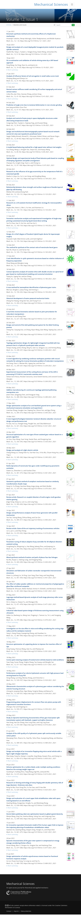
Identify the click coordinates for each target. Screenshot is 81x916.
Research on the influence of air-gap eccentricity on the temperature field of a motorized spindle (34, 172)
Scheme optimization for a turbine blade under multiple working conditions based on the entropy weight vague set (33, 768)
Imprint (16, 911)
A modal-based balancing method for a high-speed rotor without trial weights (33, 147)
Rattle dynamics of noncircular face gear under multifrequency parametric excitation (32, 467)
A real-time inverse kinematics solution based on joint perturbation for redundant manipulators (31, 313)
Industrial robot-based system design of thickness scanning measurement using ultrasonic (34, 611)
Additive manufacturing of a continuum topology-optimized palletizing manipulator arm (31, 391)
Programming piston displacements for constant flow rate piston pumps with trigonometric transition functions (33, 703)
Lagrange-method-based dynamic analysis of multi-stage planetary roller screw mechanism (34, 598)
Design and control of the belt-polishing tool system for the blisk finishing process (32, 326)
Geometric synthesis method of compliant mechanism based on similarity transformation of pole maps (32, 482)
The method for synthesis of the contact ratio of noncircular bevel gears (31, 247)
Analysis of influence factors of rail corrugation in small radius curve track (32, 76)
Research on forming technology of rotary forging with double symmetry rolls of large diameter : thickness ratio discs (34, 784)
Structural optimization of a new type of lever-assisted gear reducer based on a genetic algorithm (34, 435)
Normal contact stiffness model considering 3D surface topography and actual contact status (34, 90)
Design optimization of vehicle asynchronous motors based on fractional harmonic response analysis (32, 857)
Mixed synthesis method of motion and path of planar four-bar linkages (31, 557)
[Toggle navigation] (72, 4)
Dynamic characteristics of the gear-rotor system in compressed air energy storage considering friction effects (32, 842)
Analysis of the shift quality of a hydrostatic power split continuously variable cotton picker (33, 734)
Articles (8, 25)
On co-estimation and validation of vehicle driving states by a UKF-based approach (32, 61)
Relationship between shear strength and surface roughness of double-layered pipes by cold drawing (34, 188)
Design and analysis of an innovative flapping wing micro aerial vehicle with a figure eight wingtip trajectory (34, 752)
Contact (8, 911)
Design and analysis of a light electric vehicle (22, 450)
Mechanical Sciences (51, 4)
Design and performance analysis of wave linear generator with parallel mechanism (31, 514)
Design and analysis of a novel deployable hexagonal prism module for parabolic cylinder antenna (35, 48)
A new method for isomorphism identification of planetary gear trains (31, 287)
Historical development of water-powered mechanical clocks (27, 298)
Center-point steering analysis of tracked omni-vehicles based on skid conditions (35, 660)
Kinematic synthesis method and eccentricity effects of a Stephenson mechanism (31, 35)
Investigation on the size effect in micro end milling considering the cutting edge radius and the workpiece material (35, 629)
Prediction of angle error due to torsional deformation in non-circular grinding (34, 105)
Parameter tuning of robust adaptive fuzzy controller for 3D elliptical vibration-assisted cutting (34, 543)
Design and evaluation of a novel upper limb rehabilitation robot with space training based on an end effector (33, 799)
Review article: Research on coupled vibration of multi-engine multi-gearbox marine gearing (33, 498)
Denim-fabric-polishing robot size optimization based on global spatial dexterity (34, 814)
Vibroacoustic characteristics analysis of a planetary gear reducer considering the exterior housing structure (35, 687)
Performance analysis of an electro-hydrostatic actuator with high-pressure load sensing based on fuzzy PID (34, 674)
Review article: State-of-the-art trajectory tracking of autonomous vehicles (32, 528)
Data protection (26, 911)
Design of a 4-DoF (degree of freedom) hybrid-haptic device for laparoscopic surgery (33, 235)
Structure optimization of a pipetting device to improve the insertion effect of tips (33, 645)
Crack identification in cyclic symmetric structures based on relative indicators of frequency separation (35, 259)
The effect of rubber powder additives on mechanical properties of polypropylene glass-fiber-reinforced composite (35, 585)
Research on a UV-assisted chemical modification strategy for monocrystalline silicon (34, 204)
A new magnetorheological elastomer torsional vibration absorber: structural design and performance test (33, 420)
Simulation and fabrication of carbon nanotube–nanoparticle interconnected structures (33, 572)
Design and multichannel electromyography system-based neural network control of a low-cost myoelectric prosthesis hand (32, 133)
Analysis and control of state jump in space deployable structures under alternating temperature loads (32, 119)
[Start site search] (73, 25)
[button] (54, 25)
